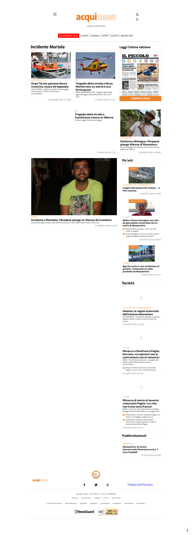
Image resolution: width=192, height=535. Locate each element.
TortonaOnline (129, 503)
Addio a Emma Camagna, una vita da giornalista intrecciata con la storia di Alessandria (140, 223)
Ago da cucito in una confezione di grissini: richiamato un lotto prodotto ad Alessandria (141, 269)
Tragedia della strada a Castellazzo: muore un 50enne (94, 115)
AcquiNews (94, 503)
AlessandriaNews (71, 503)
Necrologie (127, 35)
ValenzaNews (140, 503)
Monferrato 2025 (68, 35)
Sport (105, 35)
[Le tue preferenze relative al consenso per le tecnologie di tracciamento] (187, 530)
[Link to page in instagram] (107, 484)
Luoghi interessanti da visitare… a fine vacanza (141, 189)
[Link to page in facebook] (84, 484)
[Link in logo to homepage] (96, 18)
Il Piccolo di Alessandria (54, 503)
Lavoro (84, 35)
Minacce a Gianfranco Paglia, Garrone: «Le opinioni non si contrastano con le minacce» (141, 354)
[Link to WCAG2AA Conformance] (107, 512)
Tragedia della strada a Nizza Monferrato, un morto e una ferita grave (94, 86)
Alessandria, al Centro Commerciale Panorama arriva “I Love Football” (140, 449)
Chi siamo (75, 498)
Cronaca (95, 35)
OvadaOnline (117, 503)
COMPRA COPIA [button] (140, 98)
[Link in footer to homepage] (96, 475)
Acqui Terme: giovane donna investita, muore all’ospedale (50, 85)
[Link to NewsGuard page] (85, 512)
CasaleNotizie (105, 503)
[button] (137, 15)
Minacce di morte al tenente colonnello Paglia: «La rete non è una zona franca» (141, 403)
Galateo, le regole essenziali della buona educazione (141, 312)
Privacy (106, 498)
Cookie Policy (116, 498)
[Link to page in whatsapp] (96, 484)
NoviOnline (84, 503)
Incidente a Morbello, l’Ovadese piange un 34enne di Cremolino (71, 219)
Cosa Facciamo (86, 498)
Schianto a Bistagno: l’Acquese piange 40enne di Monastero (139, 143)
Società (115, 35)
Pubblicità (97, 498)
